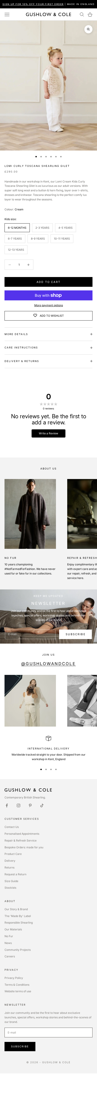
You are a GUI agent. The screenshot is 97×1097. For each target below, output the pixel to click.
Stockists (10, 887)
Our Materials (13, 929)
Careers (10, 956)
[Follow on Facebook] (7, 805)
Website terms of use (18, 991)
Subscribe (75, 634)
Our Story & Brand (16, 909)
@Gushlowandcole (48, 663)
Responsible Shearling (19, 922)
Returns (9, 867)
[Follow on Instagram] (18, 805)
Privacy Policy (14, 978)
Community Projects (18, 949)
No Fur (9, 936)
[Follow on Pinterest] (30, 805)
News (8, 943)
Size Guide (11, 881)
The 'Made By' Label (18, 916)
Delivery (10, 860)
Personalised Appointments (22, 833)
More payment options (48, 305)
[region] (48, 748)
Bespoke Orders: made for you (24, 847)
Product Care (13, 854)
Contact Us (12, 827)
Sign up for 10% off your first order (33, 4)
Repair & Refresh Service (21, 840)
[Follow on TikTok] (42, 805)
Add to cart (48, 282)
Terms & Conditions (17, 984)
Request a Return (15, 874)
